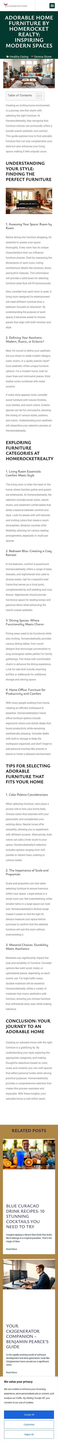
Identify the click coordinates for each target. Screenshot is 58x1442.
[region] (29, 1409)
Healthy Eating (19, 56)
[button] (52, 5)
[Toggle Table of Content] (37, 96)
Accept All (29, 1414)
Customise (29, 1424)
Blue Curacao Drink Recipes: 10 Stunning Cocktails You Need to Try (25, 1216)
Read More (11, 1249)
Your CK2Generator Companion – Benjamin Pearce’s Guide (27, 1336)
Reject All (29, 1434)
